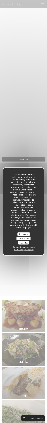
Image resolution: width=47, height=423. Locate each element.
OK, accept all (23, 234)
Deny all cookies (23, 238)
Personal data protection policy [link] (24, 247)
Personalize (24, 243)
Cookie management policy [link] (24, 250)
